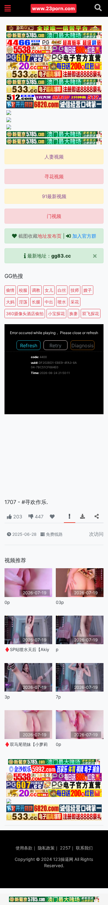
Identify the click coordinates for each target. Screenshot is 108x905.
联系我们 (84, 847)
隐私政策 (46, 847)
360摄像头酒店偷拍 (25, 313)
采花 (74, 301)
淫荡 (23, 301)
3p (7, 696)
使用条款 (24, 847)
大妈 (10, 301)
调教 (36, 290)
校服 (23, 290)
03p (60, 602)
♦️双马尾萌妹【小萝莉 (26, 744)
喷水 (62, 301)
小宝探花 (56, 313)
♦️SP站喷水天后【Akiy (26, 649)
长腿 (36, 301)
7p (58, 696)
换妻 (73, 313)
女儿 (49, 290)
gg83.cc (61, 256)
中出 (49, 301)
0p (7, 602)
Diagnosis (82, 345)
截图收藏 (40, 236)
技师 (74, 290)
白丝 (62, 290)
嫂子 (87, 290)
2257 (65, 847)
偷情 (10, 290)
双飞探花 (90, 313)
